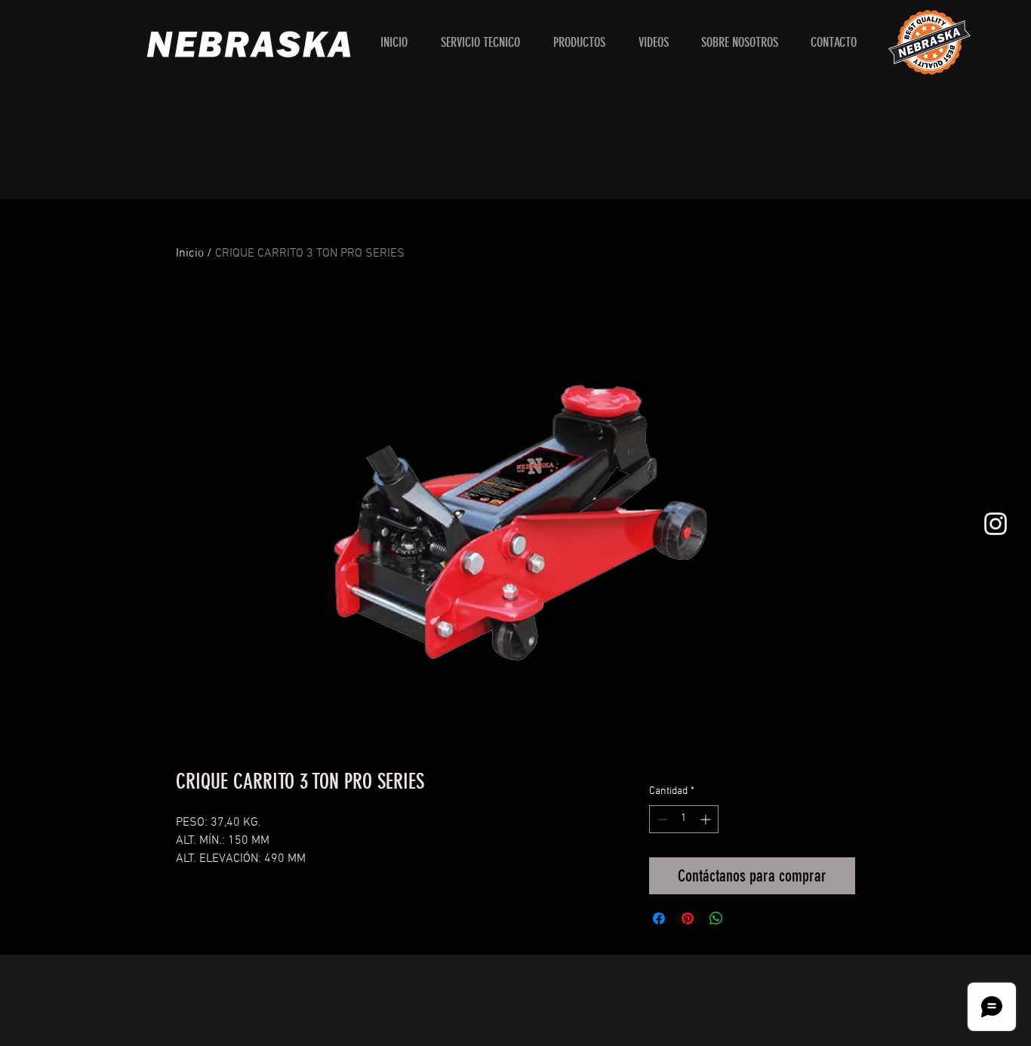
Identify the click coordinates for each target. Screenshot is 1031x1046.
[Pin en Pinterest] (688, 918)
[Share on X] (745, 918)
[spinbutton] (683, 819)
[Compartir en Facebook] (659, 918)
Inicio (190, 253)
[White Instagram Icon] (995, 524)
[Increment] (706, 819)
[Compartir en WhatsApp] (716, 918)
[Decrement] (660, 819)
